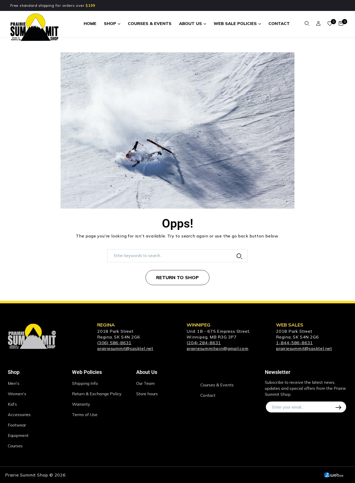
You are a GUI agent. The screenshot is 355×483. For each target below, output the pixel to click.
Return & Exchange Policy (97, 393)
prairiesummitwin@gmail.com (217, 348)
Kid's (12, 404)
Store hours (147, 393)
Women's (17, 393)
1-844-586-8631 (294, 342)
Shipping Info (85, 383)
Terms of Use (84, 414)
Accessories (19, 414)
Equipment (18, 435)
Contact (207, 395)
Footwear (17, 425)
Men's (13, 383)
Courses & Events (217, 384)
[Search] (307, 23)
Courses (15, 445)
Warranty (81, 404)
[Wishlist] (329, 23)
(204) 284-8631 (204, 342)
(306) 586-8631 (114, 342)
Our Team (145, 383)
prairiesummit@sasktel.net (125, 348)
